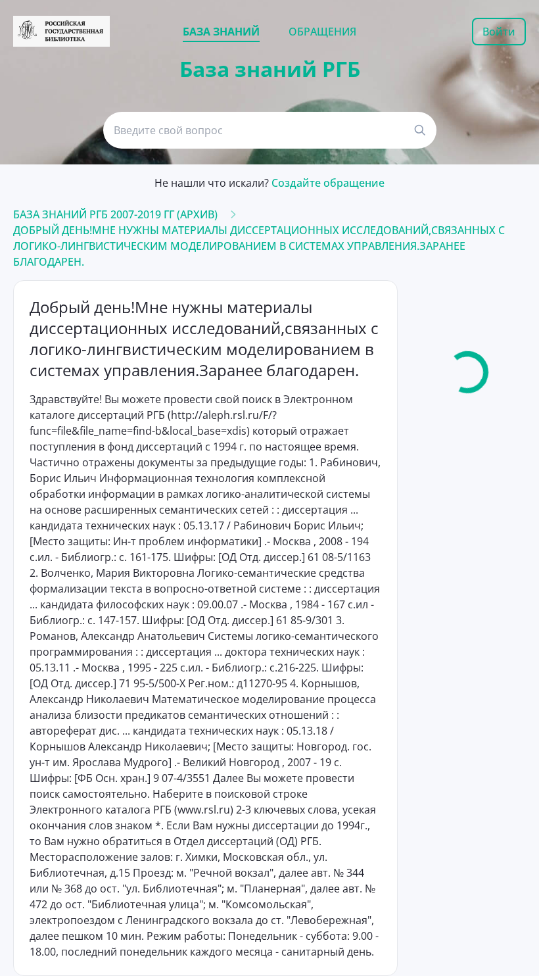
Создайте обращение (328, 183)
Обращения (322, 31)
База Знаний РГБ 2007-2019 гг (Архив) (115, 214)
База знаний (221, 31)
